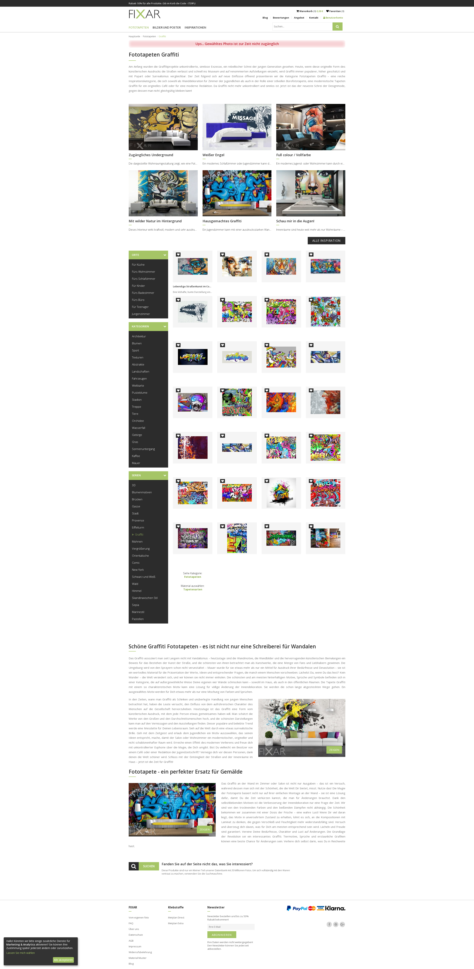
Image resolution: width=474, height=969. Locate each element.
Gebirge (137, 435)
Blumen (137, 343)
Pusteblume (139, 392)
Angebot (299, 17)
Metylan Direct (176, 917)
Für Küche (138, 264)
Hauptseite (134, 36)
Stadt (135, 513)
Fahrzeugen (139, 378)
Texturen (137, 357)
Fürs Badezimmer (143, 293)
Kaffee (136, 456)
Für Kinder (138, 285)
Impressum (135, 946)
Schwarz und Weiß (143, 577)
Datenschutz (136, 934)
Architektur (139, 336)
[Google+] (342, 924)
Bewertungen (281, 17)
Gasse (136, 506)
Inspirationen (195, 27)
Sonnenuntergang (143, 449)
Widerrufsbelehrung (140, 952)
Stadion (137, 399)
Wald (135, 584)
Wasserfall (138, 428)
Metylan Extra (175, 923)
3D (134, 485)
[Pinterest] (336, 924)
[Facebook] (329, 924)
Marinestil (138, 612)
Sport (135, 350)
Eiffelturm (138, 527)
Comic (136, 562)
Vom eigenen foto (139, 917)
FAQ (131, 923)
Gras (135, 442)
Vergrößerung (141, 548)
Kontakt (313, 17)
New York (138, 569)
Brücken (137, 499)
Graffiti (139, 534)
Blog (265, 17)
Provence (138, 520)
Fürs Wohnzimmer (143, 271)
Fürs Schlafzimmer (143, 278)
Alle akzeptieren (63, 960)
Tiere (135, 413)
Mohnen (137, 541)
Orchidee (138, 421)
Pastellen (138, 619)
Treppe (136, 406)
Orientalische (140, 555)
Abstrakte (138, 364)
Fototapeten (139, 27)
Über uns (134, 929)
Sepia (135, 605)
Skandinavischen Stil (145, 598)
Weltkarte (138, 385)
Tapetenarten (192, 589)
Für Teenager (140, 307)
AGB (131, 940)
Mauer (136, 463)
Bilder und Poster (167, 27)
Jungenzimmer (141, 314)
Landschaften (140, 371)
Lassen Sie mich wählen (20, 953)
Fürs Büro (138, 300)
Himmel (136, 591)
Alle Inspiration (326, 241)
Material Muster (137, 958)
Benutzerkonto (334, 17)
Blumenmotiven (142, 492)
